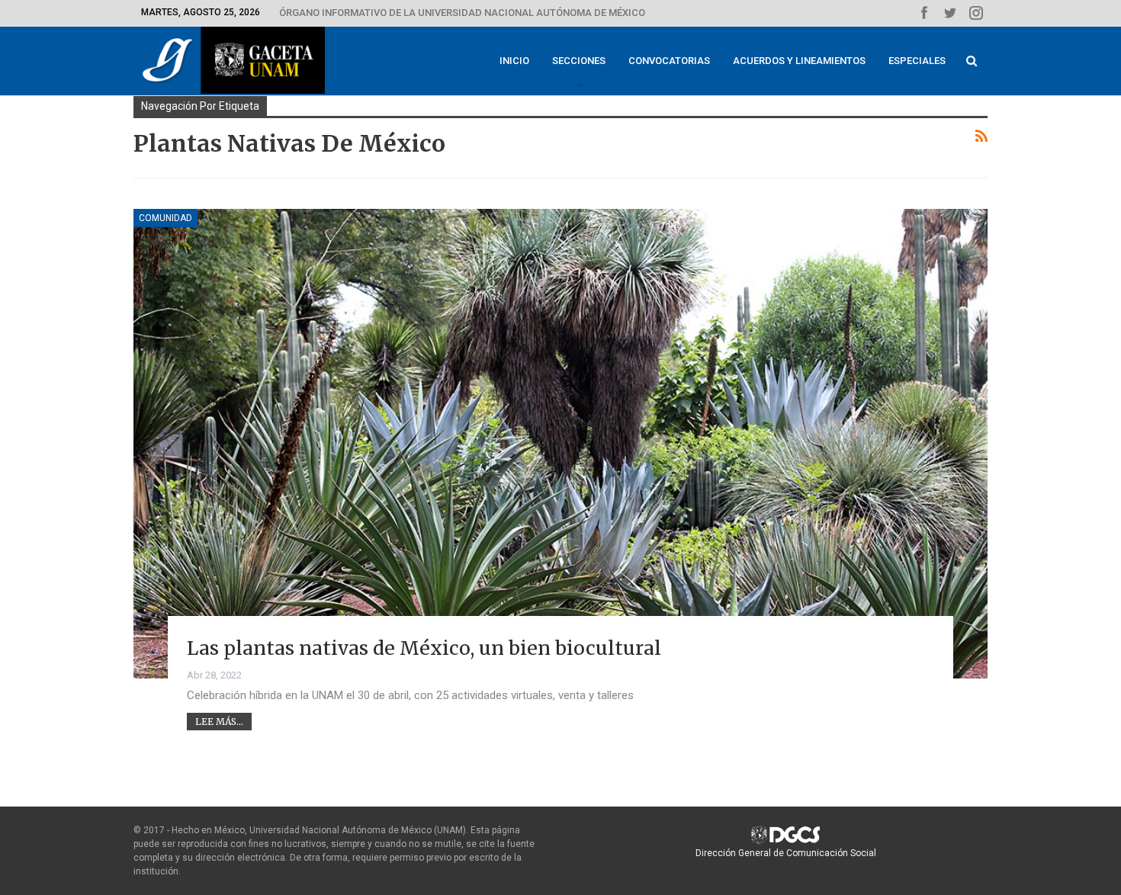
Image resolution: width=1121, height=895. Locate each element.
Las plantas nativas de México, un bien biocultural (424, 648)
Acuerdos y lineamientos (799, 60)
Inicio (514, 60)
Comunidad (165, 218)
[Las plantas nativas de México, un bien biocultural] (560, 443)
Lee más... (219, 721)
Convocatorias (669, 60)
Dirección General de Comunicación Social (785, 853)
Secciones (578, 60)
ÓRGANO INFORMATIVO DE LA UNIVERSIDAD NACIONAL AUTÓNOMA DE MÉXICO (462, 12)
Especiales (917, 60)
